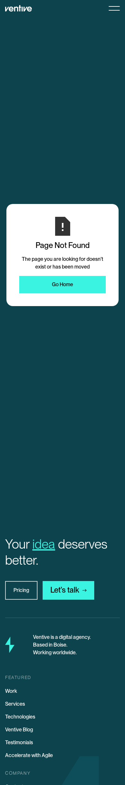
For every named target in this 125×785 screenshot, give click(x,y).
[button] (112, 8)
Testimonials (19, 742)
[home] (18, 8)
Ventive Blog (19, 730)
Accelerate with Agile (29, 755)
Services (15, 704)
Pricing (21, 590)
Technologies (20, 717)
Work (11, 691)
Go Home (62, 284)
